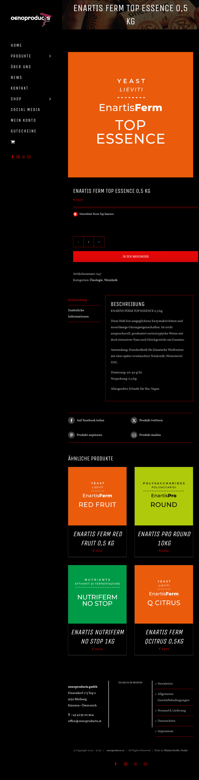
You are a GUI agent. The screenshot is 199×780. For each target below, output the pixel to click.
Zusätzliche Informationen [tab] (78, 313)
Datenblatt (86, 214)
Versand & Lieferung (172, 711)
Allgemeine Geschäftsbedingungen (173, 697)
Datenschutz (166, 721)
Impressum (165, 731)
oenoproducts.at (115, 750)
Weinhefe (111, 280)
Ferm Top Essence (103, 214)
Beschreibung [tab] (77, 300)
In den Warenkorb (136, 256)
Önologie (96, 280)
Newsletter (165, 684)
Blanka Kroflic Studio (176, 750)
